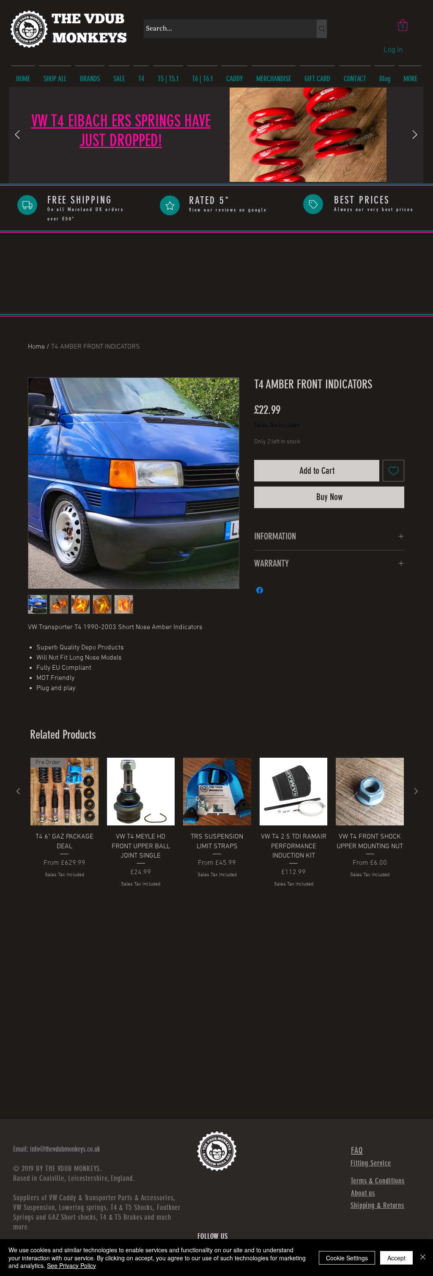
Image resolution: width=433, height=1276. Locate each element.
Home (36, 347)
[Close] (423, 1257)
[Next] (414, 135)
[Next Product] (416, 791)
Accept (396, 1258)
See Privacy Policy (71, 1265)
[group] (217, 822)
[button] (403, 25)
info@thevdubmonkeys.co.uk (65, 1149)
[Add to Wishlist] (393, 470)
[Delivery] (27, 205)
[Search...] (322, 28)
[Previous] (17, 135)
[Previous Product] (18, 791)
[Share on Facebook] (260, 590)
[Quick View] (141, 792)
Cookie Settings (347, 1258)
